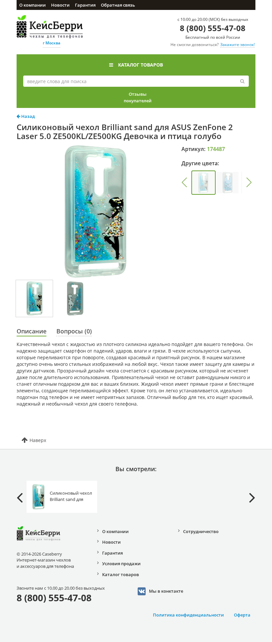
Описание (31, 331)
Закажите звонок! (237, 44)
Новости (60, 5)
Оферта (242, 615)
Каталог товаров (140, 65)
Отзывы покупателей (138, 97)
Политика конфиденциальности (188, 615)
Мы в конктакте (166, 591)
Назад (27, 116)
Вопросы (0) (74, 331)
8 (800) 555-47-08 (212, 28)
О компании (32, 5)
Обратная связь (118, 5)
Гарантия (85, 5)
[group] (203, 183)
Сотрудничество (201, 531)
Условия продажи (121, 564)
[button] (184, 182)
